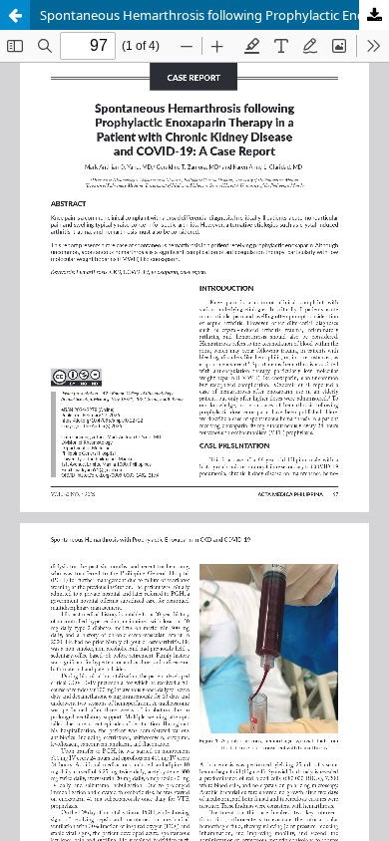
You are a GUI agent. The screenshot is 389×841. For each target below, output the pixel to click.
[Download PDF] (374, 15)
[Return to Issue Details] (15, 15)
